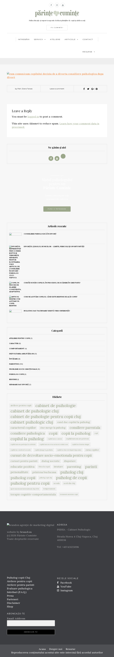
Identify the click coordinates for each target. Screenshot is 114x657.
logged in (33, 116)
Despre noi (55, 649)
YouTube (65, 586)
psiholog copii (16, 374)
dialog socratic (51, 461)
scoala (57, 483)
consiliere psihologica (28, 433)
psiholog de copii (71, 478)
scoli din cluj (69, 483)
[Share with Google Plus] (92, 89)
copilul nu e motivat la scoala (21, 450)
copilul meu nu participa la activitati (23, 444)
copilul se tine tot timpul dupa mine (69, 450)
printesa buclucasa (44, 472)
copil (96, 433)
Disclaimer (13, 603)
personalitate (19, 472)
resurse (13, 379)
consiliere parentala (85, 428)
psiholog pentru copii (30, 483)
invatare (58, 466)
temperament (49, 489)
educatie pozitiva (22, 467)
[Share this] (84, 89)
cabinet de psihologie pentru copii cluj (46, 417)
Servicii (38, 39)
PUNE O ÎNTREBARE (57, 209)
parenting (14, 364)
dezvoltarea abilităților (21, 354)
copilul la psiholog (27, 439)
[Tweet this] (88, 89)
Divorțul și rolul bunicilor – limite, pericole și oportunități (54, 246)
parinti (91, 467)
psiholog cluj (71, 472)
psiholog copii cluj (45, 478)
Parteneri (12, 599)
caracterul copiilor (23, 428)
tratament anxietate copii (69, 494)
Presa (10, 595)
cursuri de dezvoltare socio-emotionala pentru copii (51, 455)
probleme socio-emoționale (23, 369)
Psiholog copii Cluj (18, 577)
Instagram (66, 590)
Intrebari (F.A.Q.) (16, 592)
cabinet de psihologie (55, 405)
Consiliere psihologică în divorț (40, 234)
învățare (13, 359)
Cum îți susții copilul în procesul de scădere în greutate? (52, 283)
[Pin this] (97, 89)
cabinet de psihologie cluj (35, 411)
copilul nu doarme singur (80, 444)
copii (53, 433)
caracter (13, 343)
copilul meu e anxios (55, 439)
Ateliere (55, 39)
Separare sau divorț (19, 384)
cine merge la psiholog (52, 427)
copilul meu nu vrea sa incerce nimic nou (54, 444)
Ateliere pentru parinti (20, 584)
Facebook (66, 582)
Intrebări (24, 39)
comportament (16, 348)
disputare (70, 461)
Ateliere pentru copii (19, 581)
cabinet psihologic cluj (32, 422)
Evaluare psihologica (19, 588)
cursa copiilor (92, 450)
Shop (10, 606)
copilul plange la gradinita (44, 450)
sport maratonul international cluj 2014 (25, 489)
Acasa (42, 649)
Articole (70, 39)
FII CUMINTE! (57, 27)
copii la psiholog (76, 433)
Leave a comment (57, 89)
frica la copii (44, 466)
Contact (88, 39)
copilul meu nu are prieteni (77, 439)
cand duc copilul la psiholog (73, 422)
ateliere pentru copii (19, 338)
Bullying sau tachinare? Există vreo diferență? (47, 311)
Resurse (87, 52)
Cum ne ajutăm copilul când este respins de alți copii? (50, 297)
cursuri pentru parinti (24, 461)
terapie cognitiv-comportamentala (33, 494)
